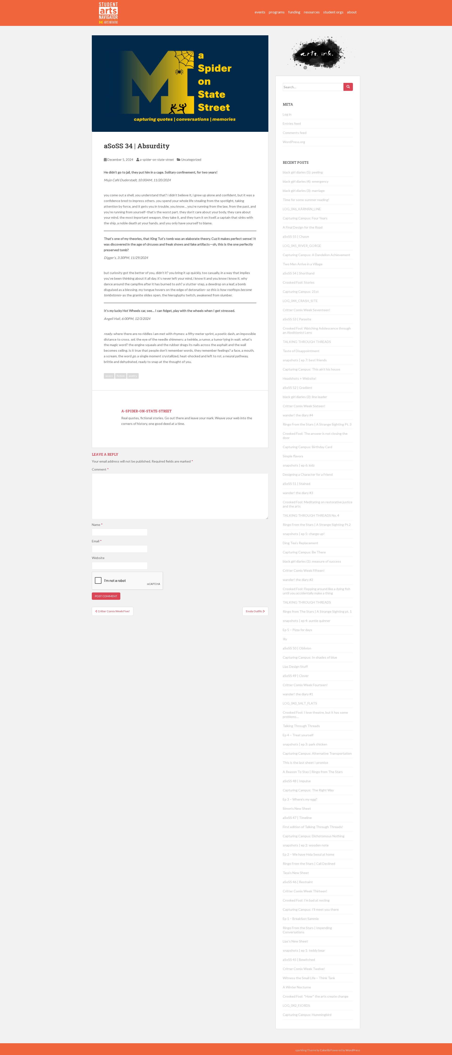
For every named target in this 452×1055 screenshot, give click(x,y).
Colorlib (325, 1050)
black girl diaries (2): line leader (305, 397)
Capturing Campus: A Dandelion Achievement (317, 255)
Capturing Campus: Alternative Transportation (317, 753)
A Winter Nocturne (297, 987)
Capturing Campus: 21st (301, 292)
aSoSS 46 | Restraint (298, 882)
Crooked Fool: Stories (299, 282)
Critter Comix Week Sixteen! (304, 406)
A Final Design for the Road (303, 227)
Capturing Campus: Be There (304, 552)
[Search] (348, 87)
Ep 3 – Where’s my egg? (300, 799)
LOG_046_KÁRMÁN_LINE (302, 209)
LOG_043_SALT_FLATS (300, 703)
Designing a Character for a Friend (308, 474)
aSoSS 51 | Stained (296, 484)
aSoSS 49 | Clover (296, 676)
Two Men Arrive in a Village (303, 264)
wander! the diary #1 (298, 694)
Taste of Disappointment (301, 351)
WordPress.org (294, 142)
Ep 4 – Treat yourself (298, 735)
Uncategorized (191, 159)
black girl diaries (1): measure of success (312, 561)
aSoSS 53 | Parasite (297, 319)
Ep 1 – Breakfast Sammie (301, 919)
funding (294, 12)
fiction (121, 376)
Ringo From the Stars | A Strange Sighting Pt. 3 (317, 424)
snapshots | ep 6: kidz (299, 465)
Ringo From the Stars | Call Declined (309, 864)
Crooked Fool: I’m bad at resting (306, 900)
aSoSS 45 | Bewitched (299, 960)
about (352, 12)
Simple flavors (293, 456)
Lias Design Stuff (295, 666)
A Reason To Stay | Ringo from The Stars (313, 772)
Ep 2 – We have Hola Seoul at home (308, 854)
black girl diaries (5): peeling (303, 172)
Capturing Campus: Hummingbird (307, 1015)
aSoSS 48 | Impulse (297, 781)
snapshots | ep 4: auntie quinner (306, 621)
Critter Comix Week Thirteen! (305, 891)
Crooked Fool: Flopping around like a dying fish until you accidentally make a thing (316, 591)
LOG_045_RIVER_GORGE (302, 246)
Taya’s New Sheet (296, 873)
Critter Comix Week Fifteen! (304, 570)
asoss (109, 376)
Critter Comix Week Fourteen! (305, 685)
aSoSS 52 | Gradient (297, 388)
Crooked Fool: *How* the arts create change (315, 996)
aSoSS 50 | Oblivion (297, 648)
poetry (133, 376)
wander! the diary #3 (298, 493)
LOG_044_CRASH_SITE (300, 301)
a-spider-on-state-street (157, 159)
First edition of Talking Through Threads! (313, 827)
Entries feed (292, 123)
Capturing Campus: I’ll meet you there (311, 909)
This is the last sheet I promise (305, 763)
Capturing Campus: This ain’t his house (311, 369)
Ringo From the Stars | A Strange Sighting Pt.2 (317, 525)
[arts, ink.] (108, 8)
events (260, 12)
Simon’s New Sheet (297, 808)
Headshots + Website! (299, 378)
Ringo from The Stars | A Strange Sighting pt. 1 (317, 611)
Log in (287, 114)
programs (277, 12)
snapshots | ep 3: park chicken (305, 744)
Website (98, 558)
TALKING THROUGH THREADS (307, 342)
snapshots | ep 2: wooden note (306, 845)
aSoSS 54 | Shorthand (299, 273)
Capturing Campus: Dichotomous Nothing (313, 836)
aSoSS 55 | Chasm (296, 236)
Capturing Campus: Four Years (305, 218)
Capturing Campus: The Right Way (308, 790)
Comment (100, 469)
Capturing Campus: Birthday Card (307, 447)
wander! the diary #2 (298, 580)
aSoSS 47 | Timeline (297, 818)
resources (312, 12)
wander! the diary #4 (298, 415)
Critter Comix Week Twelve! (304, 969)
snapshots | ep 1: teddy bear (304, 950)
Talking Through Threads (301, 726)
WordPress (353, 1050)
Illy (285, 639)
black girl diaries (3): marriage (304, 191)
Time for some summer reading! (306, 200)
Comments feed (295, 133)
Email (97, 541)
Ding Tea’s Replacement (300, 543)
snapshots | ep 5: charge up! (304, 534)
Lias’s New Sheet (295, 941)
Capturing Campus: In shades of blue (310, 657)
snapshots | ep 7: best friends (305, 360)
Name (97, 525)
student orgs (333, 12)
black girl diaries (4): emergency (305, 181)
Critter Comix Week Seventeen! (306, 310)
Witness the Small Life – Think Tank (309, 978)
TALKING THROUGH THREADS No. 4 (311, 515)
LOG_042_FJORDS (296, 1005)
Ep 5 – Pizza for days (297, 630)
